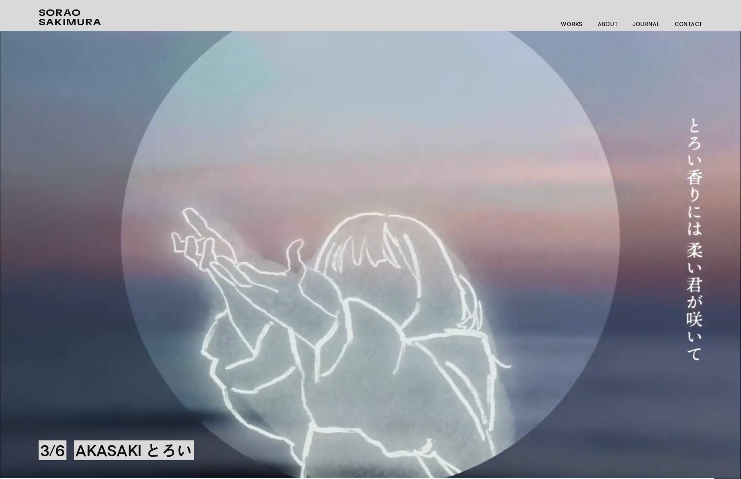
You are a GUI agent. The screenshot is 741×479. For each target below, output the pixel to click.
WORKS (572, 24)
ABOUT (608, 24)
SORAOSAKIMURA (70, 18)
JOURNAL (646, 24)
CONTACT (688, 24)
